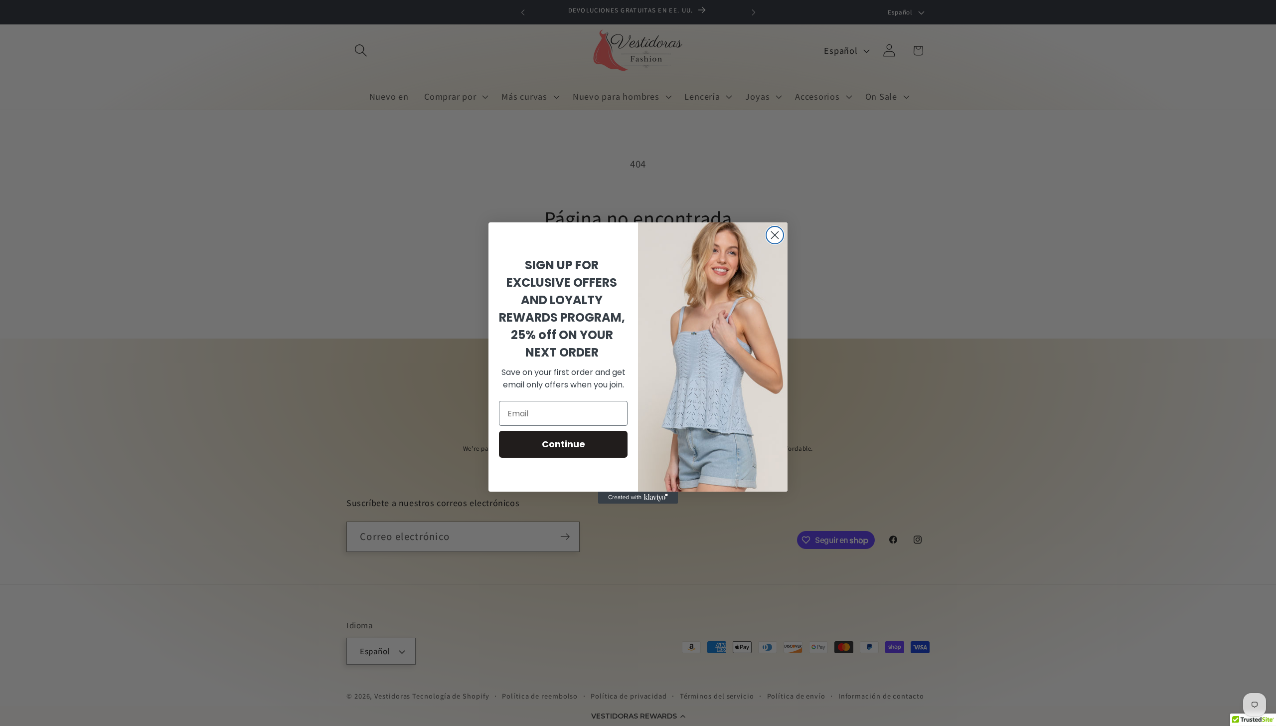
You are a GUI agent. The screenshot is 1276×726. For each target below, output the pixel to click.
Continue (563, 444)
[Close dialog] (775, 235)
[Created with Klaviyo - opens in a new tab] (638, 498)
